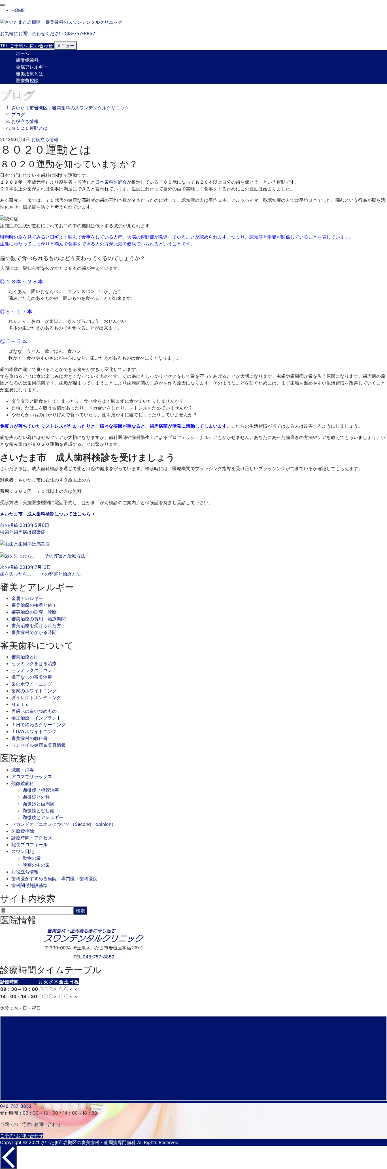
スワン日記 (22, 851)
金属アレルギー (32, 67)
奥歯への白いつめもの (34, 711)
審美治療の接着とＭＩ (34, 605)
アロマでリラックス (31, 776)
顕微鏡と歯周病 (38, 804)
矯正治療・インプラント (36, 718)
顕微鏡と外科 (36, 797)
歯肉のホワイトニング (34, 690)
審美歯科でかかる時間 (34, 632)
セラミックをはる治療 (34, 663)
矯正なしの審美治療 (31, 677)
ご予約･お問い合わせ (21, 1135)
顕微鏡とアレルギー (43, 817)
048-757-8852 (98, 957)
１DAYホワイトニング (34, 731)
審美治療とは (29, 74)
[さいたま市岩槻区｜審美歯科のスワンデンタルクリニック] (61, 21)
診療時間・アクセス (31, 838)
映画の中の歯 (36, 865)
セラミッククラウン (31, 670)
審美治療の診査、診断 (34, 612)
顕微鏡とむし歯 (38, 810)
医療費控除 (27, 80)
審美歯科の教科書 (29, 738)
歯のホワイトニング (31, 684)
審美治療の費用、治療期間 (38, 618)
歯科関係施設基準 (29, 885)
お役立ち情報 (44, 139)
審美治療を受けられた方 (36, 625)
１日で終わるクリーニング (38, 724)
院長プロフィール (29, 844)
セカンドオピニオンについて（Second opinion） (63, 824)
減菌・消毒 (22, 770)
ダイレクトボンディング (36, 697)
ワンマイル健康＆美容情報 (38, 745)
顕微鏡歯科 (27, 60)
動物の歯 (32, 858)
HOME (18, 10)
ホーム (22, 53)
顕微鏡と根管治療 (41, 790)
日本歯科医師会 (111, 182)
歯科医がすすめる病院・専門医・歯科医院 (54, 878)
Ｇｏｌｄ (20, 704)
